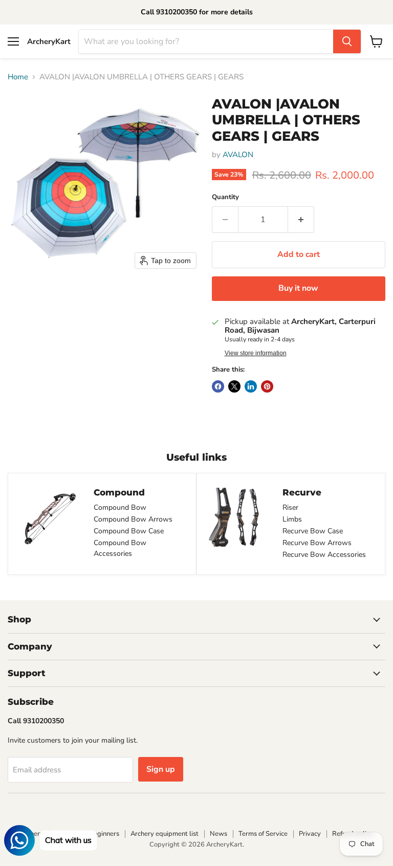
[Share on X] (234, 386)
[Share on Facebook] (218, 386)
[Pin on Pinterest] (267, 386)
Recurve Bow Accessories (324, 554)
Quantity (225, 197)
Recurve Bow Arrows (317, 543)
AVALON (238, 154)
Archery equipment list (164, 833)
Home (18, 77)
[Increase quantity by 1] (301, 219)
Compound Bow (120, 507)
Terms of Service (263, 833)
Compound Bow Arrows (133, 519)
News (218, 833)
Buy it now (298, 288)
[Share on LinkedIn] (251, 386)
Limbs (292, 519)
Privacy (310, 833)
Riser (290, 507)
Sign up (160, 769)
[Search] (347, 41)
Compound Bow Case (129, 531)
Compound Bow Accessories (120, 548)
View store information (256, 353)
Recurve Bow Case (312, 531)
